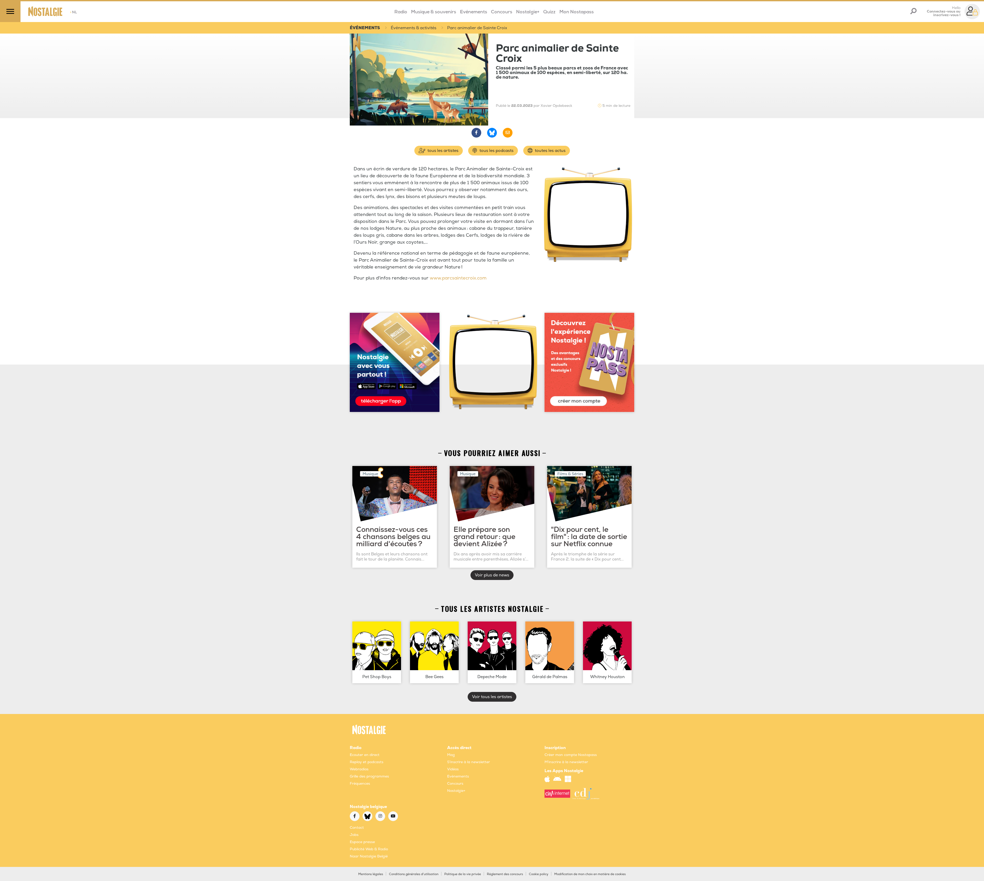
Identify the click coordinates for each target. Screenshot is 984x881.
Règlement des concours (505, 874)
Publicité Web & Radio (369, 849)
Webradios (359, 769)
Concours (501, 12)
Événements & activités (413, 27)
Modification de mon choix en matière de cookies (590, 874)
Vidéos (453, 769)
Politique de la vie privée (462, 874)
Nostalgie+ (527, 12)
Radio (400, 12)
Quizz (549, 12)
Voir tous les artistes (492, 696)
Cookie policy (538, 874)
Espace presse (362, 842)
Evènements (458, 776)
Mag (451, 755)
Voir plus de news (492, 575)
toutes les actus (550, 150)
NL (73, 12)
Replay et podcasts (366, 762)
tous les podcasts (496, 150)
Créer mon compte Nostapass (571, 755)
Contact (357, 827)
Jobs (354, 835)
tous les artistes (442, 150)
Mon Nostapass (576, 12)
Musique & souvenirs (433, 12)
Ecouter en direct (365, 755)
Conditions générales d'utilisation (413, 874)
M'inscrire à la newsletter (566, 762)
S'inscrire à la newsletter (468, 762)
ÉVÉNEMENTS (365, 27)
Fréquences (360, 783)
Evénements (473, 12)
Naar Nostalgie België (369, 856)
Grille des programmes (369, 776)
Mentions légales (370, 874)
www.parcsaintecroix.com (458, 278)
